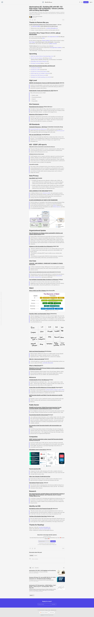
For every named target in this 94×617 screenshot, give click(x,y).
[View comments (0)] (32, 20)
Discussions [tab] (37, 567)
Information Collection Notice (46, 544)
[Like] (30, 20)
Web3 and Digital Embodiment (37, 351)
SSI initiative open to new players (37, 449)
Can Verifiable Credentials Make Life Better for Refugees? (44, 279)
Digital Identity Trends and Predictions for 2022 (41, 90)
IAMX (50, 58)
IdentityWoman (35, 16)
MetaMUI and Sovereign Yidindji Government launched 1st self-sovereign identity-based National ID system (45, 408)
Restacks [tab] (35, 555)
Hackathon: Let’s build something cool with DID (41, 77)
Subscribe (86, 2)
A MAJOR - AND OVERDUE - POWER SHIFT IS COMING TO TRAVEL (46, 263)
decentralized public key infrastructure (38, 129)
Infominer (40, 16)
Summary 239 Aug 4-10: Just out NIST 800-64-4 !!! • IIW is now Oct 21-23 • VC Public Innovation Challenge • (42, 578)
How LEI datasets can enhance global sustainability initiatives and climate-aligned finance (46, 233)
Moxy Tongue (32, 42)
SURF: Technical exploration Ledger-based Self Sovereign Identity (46, 439)
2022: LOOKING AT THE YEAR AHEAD (38, 190)
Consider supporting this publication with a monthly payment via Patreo (42, 24)
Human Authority (46, 40)
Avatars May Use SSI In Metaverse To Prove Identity (42, 387)
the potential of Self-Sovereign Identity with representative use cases (45, 426)
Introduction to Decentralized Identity (39, 71)
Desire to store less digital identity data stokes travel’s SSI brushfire (41, 272)
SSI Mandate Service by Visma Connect (36, 154)
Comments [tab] (31, 555)
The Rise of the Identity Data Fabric (38, 516)
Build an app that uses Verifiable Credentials (40, 73)
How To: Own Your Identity (36, 58)
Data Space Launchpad (35, 63)
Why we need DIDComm (35, 134)
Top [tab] (30, 567)
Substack (42, 614)
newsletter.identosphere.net (52, 28)
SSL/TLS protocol (60, 130)
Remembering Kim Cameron (36, 106)
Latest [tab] (33, 567)
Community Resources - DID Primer (38, 126)
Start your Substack (44, 612)
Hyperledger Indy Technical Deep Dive (39, 61)
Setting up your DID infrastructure (38, 75)
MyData (54, 205)
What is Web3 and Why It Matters (37, 290)
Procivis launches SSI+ (35, 468)
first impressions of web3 (53, 36)
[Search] (80, 2)
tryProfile (45, 363)
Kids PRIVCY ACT (33, 178)
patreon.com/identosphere (45, 528)
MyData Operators (57, 206)
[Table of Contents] (1, 308)
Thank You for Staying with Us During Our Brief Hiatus (38, 571)
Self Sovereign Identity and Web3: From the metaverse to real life (45, 395)
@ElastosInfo (50, 363)
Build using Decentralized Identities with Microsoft (42, 65)
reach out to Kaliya (36, 26)
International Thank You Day (36, 482)
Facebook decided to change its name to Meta (54, 389)
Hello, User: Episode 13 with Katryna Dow (39, 476)
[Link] (28, 22)
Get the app (52, 612)
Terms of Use (52, 543)
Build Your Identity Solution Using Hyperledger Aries (42, 56)
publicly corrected (53, 43)
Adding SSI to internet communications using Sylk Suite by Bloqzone (42, 146)
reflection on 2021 (46, 193)
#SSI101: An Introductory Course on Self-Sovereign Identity (44, 82)
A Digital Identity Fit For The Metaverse (39, 379)
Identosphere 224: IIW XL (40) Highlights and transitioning (42, 570)
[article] (47, 573)
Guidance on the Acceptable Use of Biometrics (41, 246)
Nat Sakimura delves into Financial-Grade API (40, 508)
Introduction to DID (35, 67)
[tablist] (33, 555)
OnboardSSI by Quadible (33, 164)
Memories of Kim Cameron (36, 114)
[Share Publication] (82, 2)
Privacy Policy (54, 544)
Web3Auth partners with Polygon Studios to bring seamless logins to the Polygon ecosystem (46, 368)
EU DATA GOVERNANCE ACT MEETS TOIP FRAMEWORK (43, 200)
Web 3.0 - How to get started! (36, 359)
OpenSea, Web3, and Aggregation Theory (39, 313)
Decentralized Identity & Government (38, 414)
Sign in (91, 2)
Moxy (43, 38)
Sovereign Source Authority (56, 47)
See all (31, 595)
